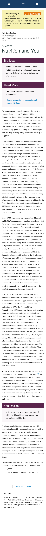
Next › (29, 487)
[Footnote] (38, 373)
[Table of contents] (23, 4)
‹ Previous (18, 487)
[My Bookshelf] (9, 4)
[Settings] (37, 4)
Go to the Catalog (32, 14)
